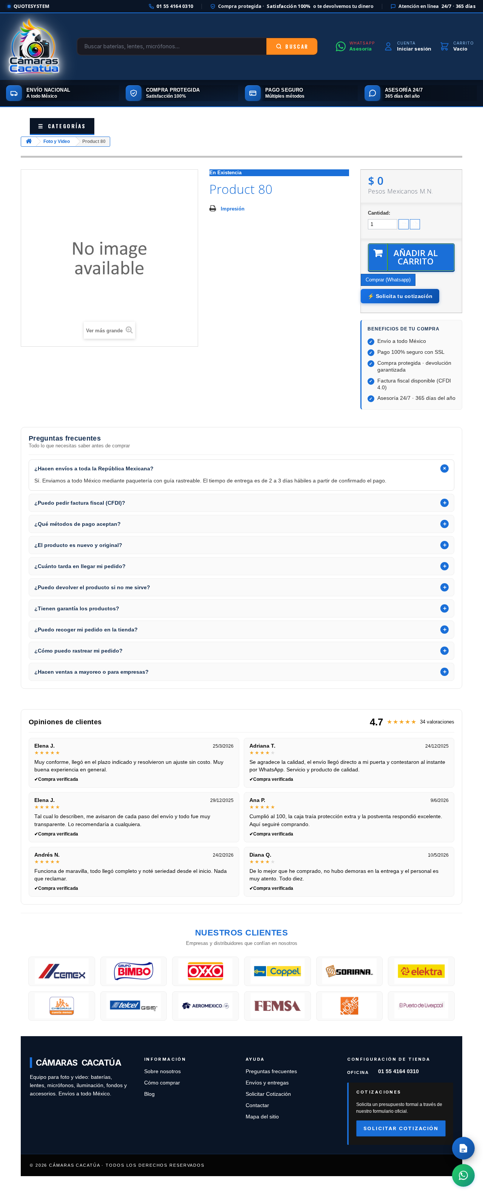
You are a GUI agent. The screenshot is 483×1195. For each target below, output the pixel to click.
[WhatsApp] (463, 1175)
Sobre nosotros (162, 1071)
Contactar (257, 1105)
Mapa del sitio (262, 1117)
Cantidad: (379, 213)
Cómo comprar (162, 1083)
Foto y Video (56, 141)
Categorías (62, 126)
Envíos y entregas (267, 1083)
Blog (149, 1094)
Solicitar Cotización (268, 1094)
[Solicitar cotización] (463, 1148)
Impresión (233, 209)
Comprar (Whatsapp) (388, 280)
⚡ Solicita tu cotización (400, 296)
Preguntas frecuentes (271, 1071)
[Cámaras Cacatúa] (34, 46)
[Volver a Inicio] (29, 141)
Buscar (296, 46)
